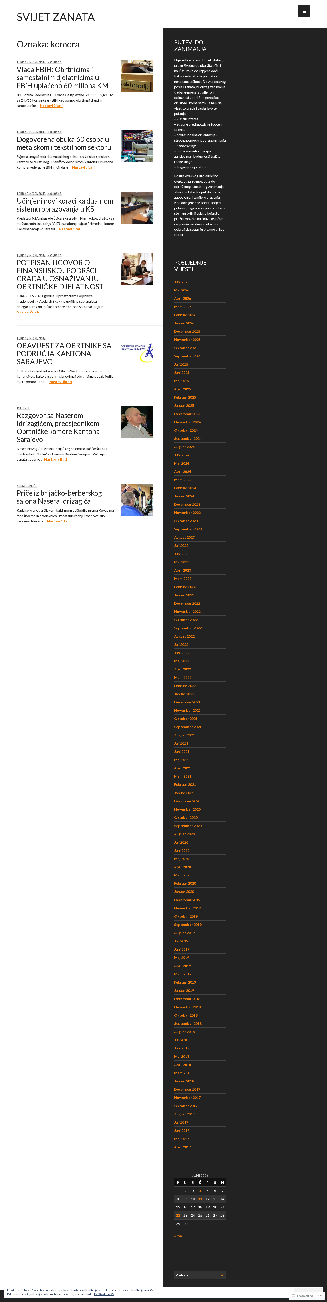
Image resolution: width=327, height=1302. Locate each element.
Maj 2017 (181, 1139)
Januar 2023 (184, 595)
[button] (304, 11)
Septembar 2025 (188, 356)
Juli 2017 (181, 1122)
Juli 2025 (181, 364)
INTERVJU (23, 408)
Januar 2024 (184, 496)
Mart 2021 (182, 776)
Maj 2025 (181, 381)
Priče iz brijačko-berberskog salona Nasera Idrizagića (59, 497)
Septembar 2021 (188, 727)
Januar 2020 (184, 891)
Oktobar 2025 (186, 348)
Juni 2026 (181, 282)
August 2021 (184, 735)
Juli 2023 (181, 545)
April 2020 (182, 867)
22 (178, 1215)
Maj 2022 (181, 661)
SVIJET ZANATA (56, 16)
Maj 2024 (181, 463)
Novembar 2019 (187, 908)
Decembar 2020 (187, 801)
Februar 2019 (185, 982)
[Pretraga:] (200, 1275)
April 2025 (182, 389)
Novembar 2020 (187, 809)
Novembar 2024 (187, 422)
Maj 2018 (181, 1056)
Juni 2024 (181, 455)
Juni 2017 (181, 1130)
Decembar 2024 (187, 414)
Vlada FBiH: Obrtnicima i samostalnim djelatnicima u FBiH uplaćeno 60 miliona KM (63, 77)
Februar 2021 (185, 784)
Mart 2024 (182, 479)
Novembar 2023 (187, 512)
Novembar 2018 (187, 1007)
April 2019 (182, 966)
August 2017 (184, 1114)
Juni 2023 (181, 554)
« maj (178, 1236)
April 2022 (182, 669)
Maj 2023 (181, 562)
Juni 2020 (181, 850)
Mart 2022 (182, 677)
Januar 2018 (184, 1081)
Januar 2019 (184, 990)
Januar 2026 (184, 323)
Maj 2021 (181, 760)
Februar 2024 (185, 488)
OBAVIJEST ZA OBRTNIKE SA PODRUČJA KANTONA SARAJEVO (64, 353)
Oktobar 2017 (186, 1106)
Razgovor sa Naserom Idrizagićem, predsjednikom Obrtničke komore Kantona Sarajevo (58, 427)
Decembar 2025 (187, 331)
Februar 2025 (185, 397)
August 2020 (184, 834)
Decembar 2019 (187, 900)
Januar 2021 (184, 793)
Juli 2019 (181, 941)
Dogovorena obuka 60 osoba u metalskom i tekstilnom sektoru (64, 143)
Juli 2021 (181, 743)
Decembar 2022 (187, 603)
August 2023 (184, 537)
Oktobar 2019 (186, 916)
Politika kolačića (104, 1294)
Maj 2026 (181, 290)
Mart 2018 (182, 1073)
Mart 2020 (182, 875)
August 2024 (184, 446)
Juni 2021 (181, 751)
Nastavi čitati (51, 105)
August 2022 (184, 636)
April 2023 (182, 570)
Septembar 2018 (188, 1023)
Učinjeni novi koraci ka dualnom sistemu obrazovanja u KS (65, 204)
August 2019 (184, 933)
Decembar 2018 (187, 998)
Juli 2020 (181, 842)
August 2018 (184, 1031)
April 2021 (182, 768)
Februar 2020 (185, 883)
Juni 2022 (181, 652)
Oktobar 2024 (186, 430)
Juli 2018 (181, 1040)
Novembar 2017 (187, 1097)
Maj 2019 (181, 957)
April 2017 (182, 1147)
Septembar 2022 (188, 628)
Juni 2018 (181, 1048)
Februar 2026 (185, 315)
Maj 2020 (181, 858)
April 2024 (182, 471)
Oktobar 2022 (186, 619)
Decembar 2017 (187, 1089)
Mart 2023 (182, 578)
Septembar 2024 (188, 438)
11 (200, 1199)
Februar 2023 (185, 587)
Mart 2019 (182, 974)
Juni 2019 (181, 949)
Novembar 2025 (187, 339)
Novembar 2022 (187, 611)
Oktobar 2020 (186, 817)
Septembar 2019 (188, 924)
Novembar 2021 (187, 710)
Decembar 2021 (187, 702)
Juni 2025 (181, 372)
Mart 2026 (182, 306)
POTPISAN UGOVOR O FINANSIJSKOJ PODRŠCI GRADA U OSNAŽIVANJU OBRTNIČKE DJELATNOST (60, 274)
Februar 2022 (185, 685)
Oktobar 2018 (186, 1015)
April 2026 (182, 298)
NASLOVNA (54, 62)
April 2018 (182, 1064)
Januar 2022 (184, 694)
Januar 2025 (184, 405)
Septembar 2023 (188, 529)
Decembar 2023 (187, 504)
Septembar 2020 (188, 825)
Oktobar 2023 (186, 521)
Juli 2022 (181, 644)
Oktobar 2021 (186, 718)
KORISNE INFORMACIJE (31, 62)
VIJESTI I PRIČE (27, 485)
